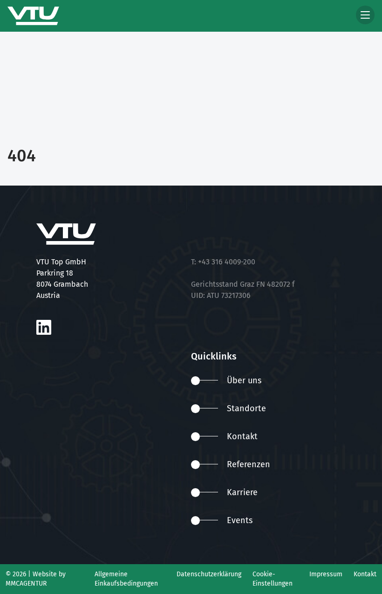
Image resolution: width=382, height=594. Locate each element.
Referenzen (248, 464)
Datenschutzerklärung (209, 574)
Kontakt (242, 436)
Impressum (325, 574)
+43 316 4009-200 (226, 261)
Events (239, 520)
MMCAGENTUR (26, 583)
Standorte (246, 408)
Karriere (242, 492)
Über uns (244, 380)
